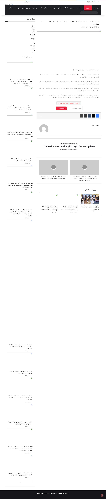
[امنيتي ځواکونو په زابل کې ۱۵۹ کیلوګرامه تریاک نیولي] (20, 149)
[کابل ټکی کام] (9, 4)
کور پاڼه (96, 8)
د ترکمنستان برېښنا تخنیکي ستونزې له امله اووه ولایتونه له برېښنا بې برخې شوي (20, 397)
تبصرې (72, 8)
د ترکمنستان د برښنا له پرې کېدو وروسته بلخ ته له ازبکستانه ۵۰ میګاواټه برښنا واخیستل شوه (21, 81)
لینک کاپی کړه (61, 108)
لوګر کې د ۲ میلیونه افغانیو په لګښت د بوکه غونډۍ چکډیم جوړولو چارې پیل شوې (90, 207)
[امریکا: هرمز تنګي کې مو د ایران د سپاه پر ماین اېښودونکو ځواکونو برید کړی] (20, 282)
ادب (41, 8)
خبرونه (87, 8)
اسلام (66, 8)
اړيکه (11, 8)
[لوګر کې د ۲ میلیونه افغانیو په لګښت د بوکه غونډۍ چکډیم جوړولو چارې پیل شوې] (90, 199)
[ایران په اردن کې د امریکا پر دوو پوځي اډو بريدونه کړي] (20, 361)
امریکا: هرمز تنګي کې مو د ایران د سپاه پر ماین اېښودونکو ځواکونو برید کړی (21, 346)
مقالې (60, 8)
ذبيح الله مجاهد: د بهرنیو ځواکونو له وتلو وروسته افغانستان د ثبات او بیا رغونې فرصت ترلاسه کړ (20, 107)
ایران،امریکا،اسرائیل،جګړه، (68, 103)
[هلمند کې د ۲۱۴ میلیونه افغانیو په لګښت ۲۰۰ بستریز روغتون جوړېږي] (20, 463)
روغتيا (34, 8)
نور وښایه (20, 481)
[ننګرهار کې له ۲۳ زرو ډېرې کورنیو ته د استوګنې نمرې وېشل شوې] (20, 412)
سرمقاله (79, 8)
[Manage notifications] (102, 495)
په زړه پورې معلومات (23, 8)
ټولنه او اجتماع (50, 8)
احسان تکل (91, 27)
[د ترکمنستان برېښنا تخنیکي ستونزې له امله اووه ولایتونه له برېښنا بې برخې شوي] (20, 385)
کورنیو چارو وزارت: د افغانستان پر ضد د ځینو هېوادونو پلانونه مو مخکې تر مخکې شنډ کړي (20, 185)
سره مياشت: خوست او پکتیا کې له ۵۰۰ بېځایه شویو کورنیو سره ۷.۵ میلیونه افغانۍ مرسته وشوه (20, 448)
